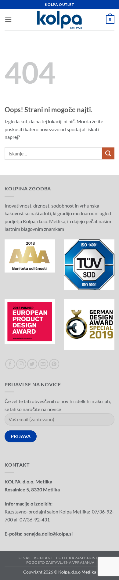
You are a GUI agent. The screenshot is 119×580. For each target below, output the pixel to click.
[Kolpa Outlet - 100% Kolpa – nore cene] (59, 19)
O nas (24, 557)
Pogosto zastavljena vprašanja (60, 562)
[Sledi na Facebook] (10, 364)
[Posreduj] (108, 153)
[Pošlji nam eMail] (43, 364)
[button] (8, 19)
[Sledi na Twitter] (32, 364)
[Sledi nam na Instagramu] (21, 364)
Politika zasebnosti (77, 557)
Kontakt (43, 557)
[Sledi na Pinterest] (54, 364)
